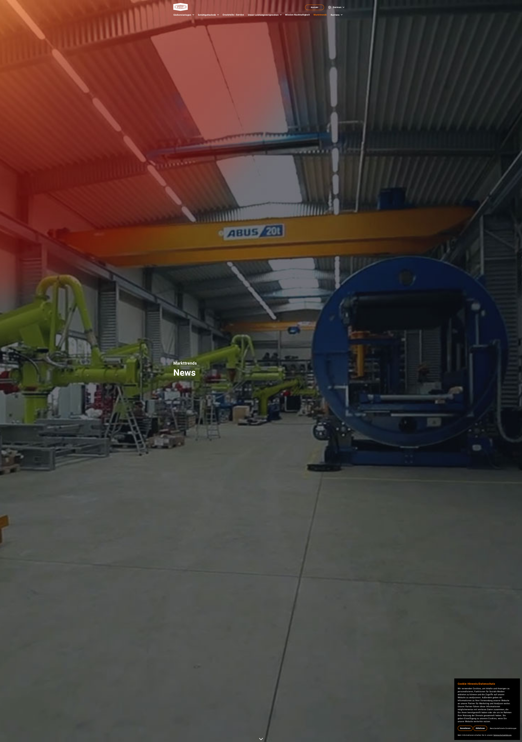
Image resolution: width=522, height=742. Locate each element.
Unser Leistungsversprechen (263, 15)
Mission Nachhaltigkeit (297, 14)
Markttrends (320, 14)
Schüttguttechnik (207, 15)
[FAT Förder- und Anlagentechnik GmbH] (180, 7)
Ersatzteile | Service (233, 14)
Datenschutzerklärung (502, 735)
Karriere (335, 15)
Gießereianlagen (182, 15)
